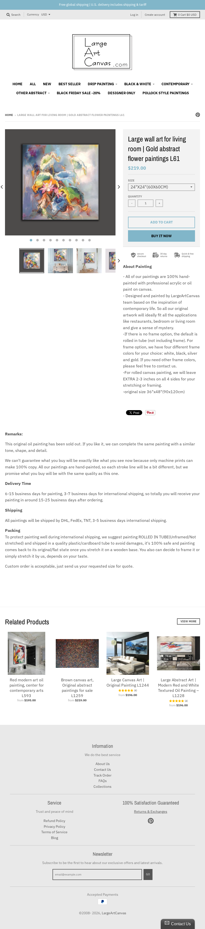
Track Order (103, 775)
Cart (187, 14)
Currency (33, 14)
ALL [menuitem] (33, 84)
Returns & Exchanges (150, 811)
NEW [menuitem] (47, 84)
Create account (155, 14)
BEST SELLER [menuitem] (69, 84)
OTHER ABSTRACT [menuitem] (31, 93)
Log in (134, 14)
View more (188, 621)
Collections (103, 786)
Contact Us (102, 769)
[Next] (119, 186)
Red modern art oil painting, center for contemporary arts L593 (27, 687)
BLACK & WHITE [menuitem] (137, 84)
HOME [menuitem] (17, 84)
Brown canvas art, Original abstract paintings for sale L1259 (77, 687)
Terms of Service (54, 832)
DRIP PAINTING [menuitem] (101, 84)
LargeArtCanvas (114, 913)
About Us (103, 764)
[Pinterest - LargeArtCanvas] (198, 114)
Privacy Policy (54, 826)
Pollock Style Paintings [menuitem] (165, 93)
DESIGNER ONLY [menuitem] (121, 93)
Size (131, 180)
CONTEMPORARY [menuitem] (176, 84)
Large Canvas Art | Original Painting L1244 (127, 682)
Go (148, 874)
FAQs (102, 781)
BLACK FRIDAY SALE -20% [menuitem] (78, 93)
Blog (54, 838)
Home (9, 115)
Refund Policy (54, 821)
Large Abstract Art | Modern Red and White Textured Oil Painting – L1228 (178, 687)
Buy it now (161, 236)
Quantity (135, 196)
